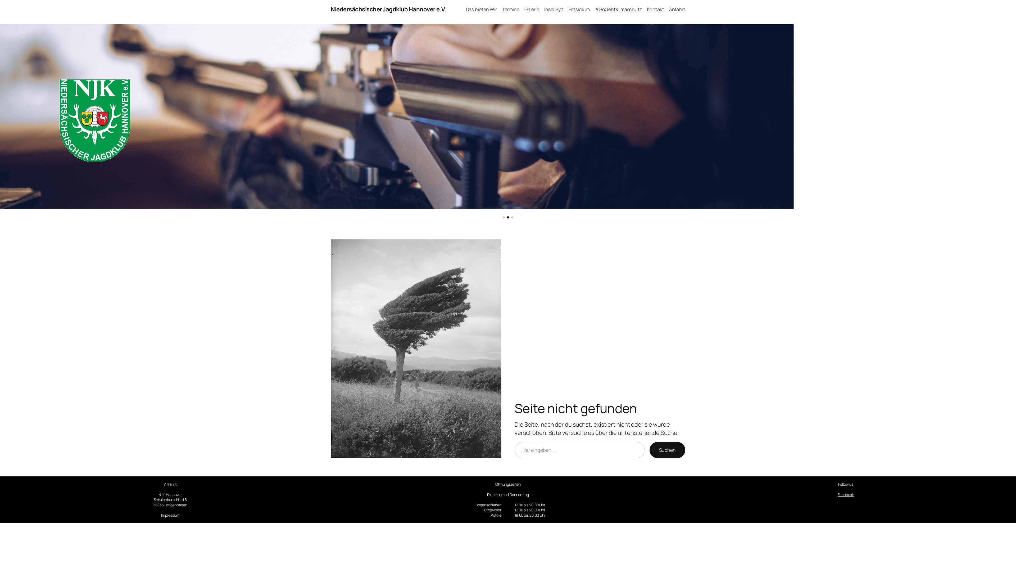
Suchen (667, 450)
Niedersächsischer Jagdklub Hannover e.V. (388, 9)
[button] (504, 217)
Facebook (846, 494)
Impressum (170, 515)
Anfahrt (170, 484)
